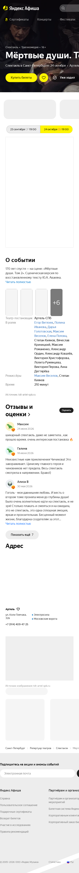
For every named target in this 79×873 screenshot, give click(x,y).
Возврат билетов (10, 818)
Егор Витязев (43, 322)
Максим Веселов (46, 375)
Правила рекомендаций (14, 831)
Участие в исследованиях (15, 825)
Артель (10, 609)
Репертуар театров (40, 748)
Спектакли (62, 748)
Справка (5, 798)
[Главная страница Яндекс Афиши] (5, 8)
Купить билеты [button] (21, 77)
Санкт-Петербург (15, 748)
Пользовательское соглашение (18, 805)
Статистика (54, 862)
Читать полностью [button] (18, 282)
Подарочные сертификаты (16, 811)
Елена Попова (57, 336)
